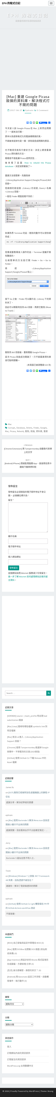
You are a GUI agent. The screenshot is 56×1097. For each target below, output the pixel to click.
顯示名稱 (12, 536)
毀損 (32, 431)
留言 (11, 500)
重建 (45, 431)
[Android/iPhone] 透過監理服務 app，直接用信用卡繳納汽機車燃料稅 (28, 463)
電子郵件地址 (14, 546)
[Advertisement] (28, 61)
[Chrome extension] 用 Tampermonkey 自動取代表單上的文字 (28, 448)
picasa (13, 431)
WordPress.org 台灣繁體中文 (20, 1065)
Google (43, 427)
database (20, 427)
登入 (9, 1046)
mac (7, 431)
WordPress (34, 1091)
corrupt (11, 427)
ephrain (29, 110)
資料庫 (39, 431)
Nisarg (50, 1091)
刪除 (27, 431)
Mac (10, 424)
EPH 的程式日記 (11, 3)
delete (29, 427)
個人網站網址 (14, 556)
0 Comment (43, 110)
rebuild (20, 431)
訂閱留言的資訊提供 (16, 1059)
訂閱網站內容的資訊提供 (18, 1053)
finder (36, 427)
